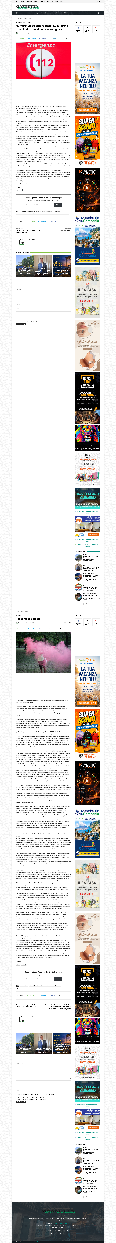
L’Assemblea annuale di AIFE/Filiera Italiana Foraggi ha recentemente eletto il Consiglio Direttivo (43, 272)
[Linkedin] (99, 1)
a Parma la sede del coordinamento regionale (30, 211)
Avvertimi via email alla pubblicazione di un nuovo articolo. (31, 321)
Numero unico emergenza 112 (61, 213)
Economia (24, 268)
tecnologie (37, 1241)
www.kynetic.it (43, 1241)
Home (17, 18)
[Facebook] (95, 1)
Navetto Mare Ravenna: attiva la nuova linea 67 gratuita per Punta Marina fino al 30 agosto (91, 588)
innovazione (24, 1241)
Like (78, 26)
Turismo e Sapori (87, 584)
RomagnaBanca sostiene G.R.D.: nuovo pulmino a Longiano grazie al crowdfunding (25, 272)
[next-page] (19, 279)
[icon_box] (62, 1)
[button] (98, 13)
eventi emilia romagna (21, 213)
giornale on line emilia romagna (35, 213)
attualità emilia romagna (47, 211)
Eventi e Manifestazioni (61, 267)
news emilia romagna (48, 213)
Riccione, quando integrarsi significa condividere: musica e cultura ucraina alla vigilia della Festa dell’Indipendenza (62, 271)
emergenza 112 (58, 211)
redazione (22, 33)
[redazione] (17, 33)
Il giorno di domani (65, 230)
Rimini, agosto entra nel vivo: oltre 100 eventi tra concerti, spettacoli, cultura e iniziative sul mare (91, 598)
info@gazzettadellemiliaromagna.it (60, 1223)
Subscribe (96, 26)
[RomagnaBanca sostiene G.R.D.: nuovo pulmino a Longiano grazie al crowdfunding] (25, 266)
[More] (66, 38)
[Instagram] (97, 1)
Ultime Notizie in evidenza (25, 18)
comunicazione (30, 1241)
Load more (86, 604)
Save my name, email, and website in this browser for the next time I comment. (37, 316)
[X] (64, 1233)
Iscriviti (58, 204)
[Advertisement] (43, 92)
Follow (87, 26)
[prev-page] (17, 279)
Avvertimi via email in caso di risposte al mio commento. (31, 319)
